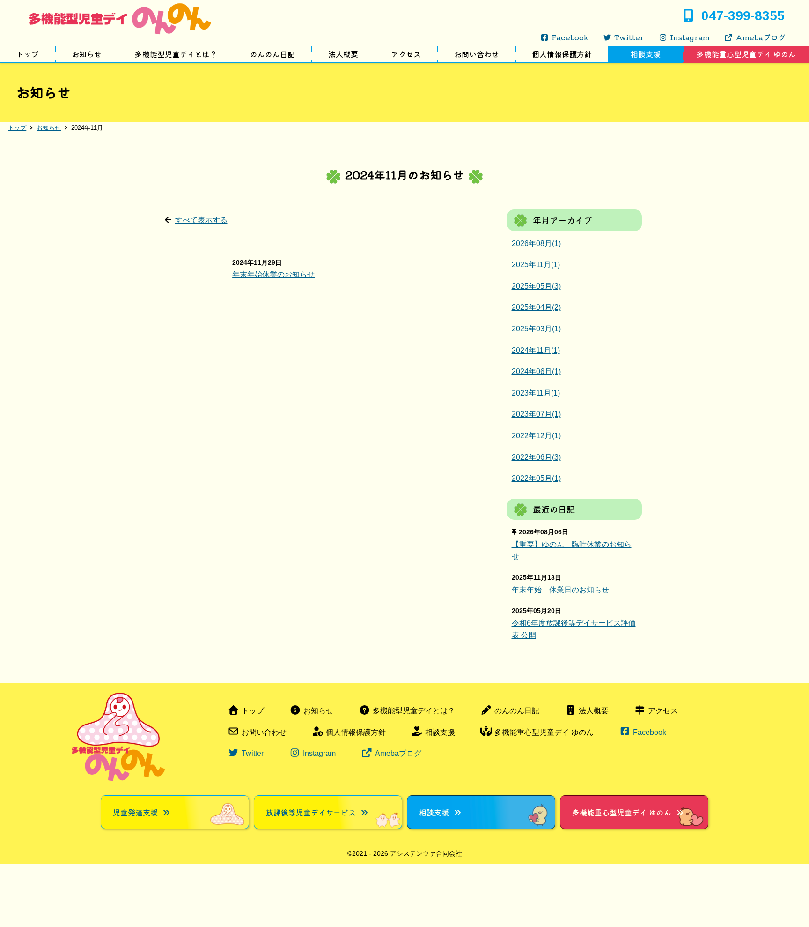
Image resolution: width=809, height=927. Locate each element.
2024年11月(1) (536, 350)
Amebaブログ (760, 37)
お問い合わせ (476, 54)
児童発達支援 (135, 812)
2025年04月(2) (536, 307)
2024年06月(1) (536, 371)
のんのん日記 (272, 54)
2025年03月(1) (536, 329)
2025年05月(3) (536, 286)
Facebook (570, 37)
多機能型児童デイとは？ (176, 54)
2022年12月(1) (536, 436)
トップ (27, 54)
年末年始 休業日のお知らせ (560, 590)
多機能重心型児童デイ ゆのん (544, 732)
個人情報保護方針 (562, 54)
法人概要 (343, 54)
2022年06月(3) (536, 457)
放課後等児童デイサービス (311, 812)
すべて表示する (201, 220)
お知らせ (87, 54)
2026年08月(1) (536, 243)
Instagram (690, 37)
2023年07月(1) (536, 414)
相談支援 (646, 54)
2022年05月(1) (536, 478)
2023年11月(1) (536, 393)
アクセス (406, 54)
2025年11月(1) (536, 265)
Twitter (629, 37)
